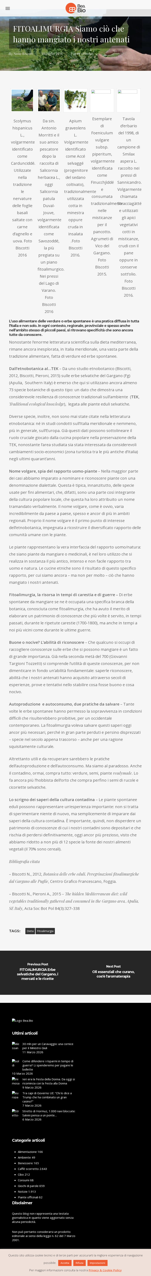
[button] (8, 8)
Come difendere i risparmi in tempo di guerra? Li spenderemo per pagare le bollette (47, 1065)
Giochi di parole (28, 1186)
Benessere (25, 1163)
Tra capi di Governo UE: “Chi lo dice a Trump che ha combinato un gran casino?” (47, 1097)
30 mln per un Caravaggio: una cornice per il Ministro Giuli (47, 1046)
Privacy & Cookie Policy (105, 1270)
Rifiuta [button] (79, 1263)
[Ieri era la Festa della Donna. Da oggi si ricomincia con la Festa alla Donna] (15, 1082)
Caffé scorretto (28, 1169)
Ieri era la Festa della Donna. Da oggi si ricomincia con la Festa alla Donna (48, 1081)
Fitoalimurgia (45, 931)
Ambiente (24, 1157)
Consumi (23, 1180)
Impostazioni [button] (97, 1263)
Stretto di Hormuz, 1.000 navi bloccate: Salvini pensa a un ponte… (48, 1113)
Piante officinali (82, 54)
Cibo (21, 1174)
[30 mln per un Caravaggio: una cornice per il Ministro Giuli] (15, 1050)
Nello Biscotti (23, 54)
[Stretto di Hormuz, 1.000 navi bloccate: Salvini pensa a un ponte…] (15, 1119)
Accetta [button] (65, 1263)
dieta (30, 931)
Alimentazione (27, 1152)
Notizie (23, 1191)
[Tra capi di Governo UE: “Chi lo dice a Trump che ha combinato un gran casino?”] (15, 1099)
